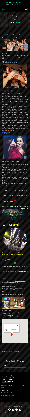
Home (12, 22)
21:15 (19, 37)
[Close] (17, 325)
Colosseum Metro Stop (9, 37)
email (18, 265)
